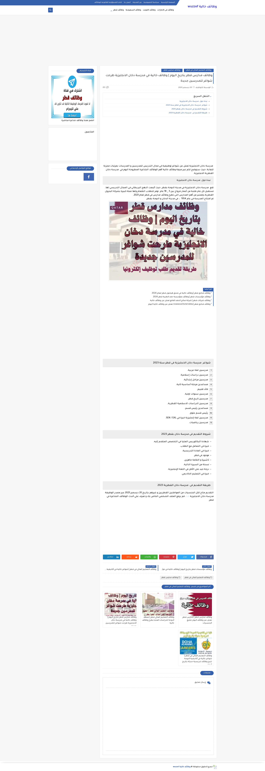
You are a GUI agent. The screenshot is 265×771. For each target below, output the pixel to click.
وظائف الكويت (149, 10)
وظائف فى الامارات (165, 10)
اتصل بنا (127, 2)
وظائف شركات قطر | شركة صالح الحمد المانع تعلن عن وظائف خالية (180, 301)
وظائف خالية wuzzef (202, 7)
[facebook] (89, 177)
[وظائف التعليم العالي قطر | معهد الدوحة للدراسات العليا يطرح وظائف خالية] (158, 604)
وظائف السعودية (133, 10)
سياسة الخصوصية (151, 2)
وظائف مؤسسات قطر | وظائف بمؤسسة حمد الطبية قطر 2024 (181, 297)
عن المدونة (137, 2)
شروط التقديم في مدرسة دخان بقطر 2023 (189, 109)
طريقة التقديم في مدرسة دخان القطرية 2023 (188, 113)
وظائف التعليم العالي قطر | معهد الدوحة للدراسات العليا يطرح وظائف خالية (158, 620)
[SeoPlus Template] (215, 767)
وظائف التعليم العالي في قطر (198, 70)
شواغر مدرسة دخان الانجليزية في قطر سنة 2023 (186, 105)
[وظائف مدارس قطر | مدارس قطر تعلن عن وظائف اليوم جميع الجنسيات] (196, 604)
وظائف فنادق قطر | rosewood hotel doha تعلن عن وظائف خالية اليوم (179, 304)
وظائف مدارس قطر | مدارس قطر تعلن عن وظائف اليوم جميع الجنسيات (197, 620)
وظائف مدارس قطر (172, 70)
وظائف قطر (118, 10)
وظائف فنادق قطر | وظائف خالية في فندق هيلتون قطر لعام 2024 (181, 293)
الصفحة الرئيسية (168, 2)
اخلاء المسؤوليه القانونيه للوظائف (108, 2)
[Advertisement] (132, 41)
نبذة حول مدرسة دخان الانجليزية (193, 102)
